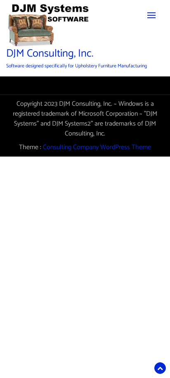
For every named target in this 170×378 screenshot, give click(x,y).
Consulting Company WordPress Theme (97, 147)
